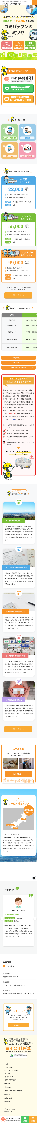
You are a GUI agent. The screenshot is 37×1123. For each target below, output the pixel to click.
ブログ (6, 1105)
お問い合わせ (8, 1098)
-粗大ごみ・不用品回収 (11, 1070)
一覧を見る (10, 966)
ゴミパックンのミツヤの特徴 (13, 1091)
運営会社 (7, 1094)
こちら (13, 419)
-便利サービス (8, 1077)
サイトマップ (8, 1111)
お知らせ (7, 1102)
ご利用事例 (7, 1087)
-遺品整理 (7, 1074)
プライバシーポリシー (10, 1109)
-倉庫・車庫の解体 (10, 1080)
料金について (8, 1084)
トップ (6, 1064)
